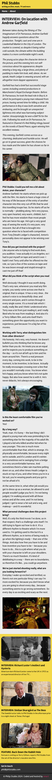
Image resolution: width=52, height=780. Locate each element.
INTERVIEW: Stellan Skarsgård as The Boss (23, 710)
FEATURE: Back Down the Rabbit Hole (21, 752)
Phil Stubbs (11, 3)
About (13, 11)
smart (46, 776)
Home (4, 11)
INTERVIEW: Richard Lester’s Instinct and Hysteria (23, 667)
